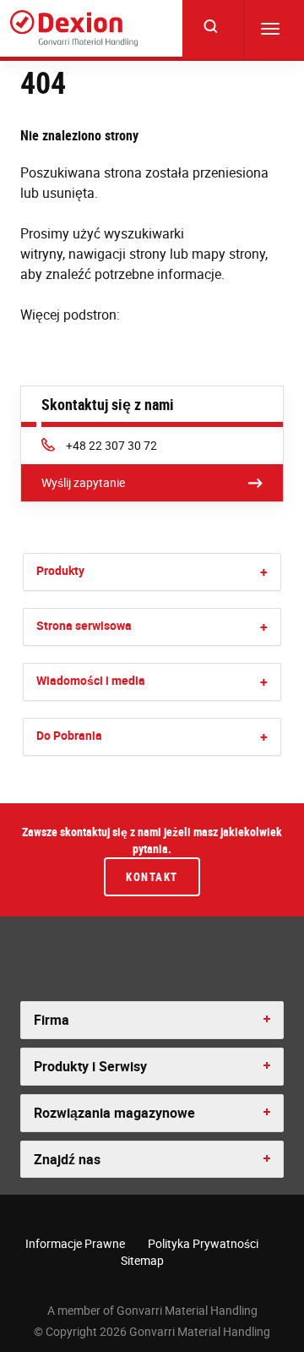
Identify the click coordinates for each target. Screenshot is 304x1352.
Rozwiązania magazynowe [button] (114, 1112)
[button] (264, 572)
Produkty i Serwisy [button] (90, 1066)
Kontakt (152, 876)
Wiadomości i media (90, 680)
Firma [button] (51, 1019)
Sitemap (142, 1260)
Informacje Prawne (75, 1243)
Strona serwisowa (84, 625)
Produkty (60, 570)
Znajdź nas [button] (67, 1159)
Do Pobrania (69, 735)
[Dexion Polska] (74, 28)
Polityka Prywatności (203, 1243)
